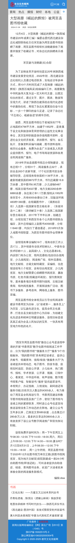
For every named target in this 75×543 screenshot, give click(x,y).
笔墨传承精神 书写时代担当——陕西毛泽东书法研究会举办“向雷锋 (37, 505)
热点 (21, 12)
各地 (48, 12)
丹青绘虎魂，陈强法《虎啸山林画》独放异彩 (35, 498)
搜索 (62, 4)
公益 (56, 12)
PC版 (54, 4)
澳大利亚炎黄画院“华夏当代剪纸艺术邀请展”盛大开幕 (36, 517)
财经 (39, 12)
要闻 (13, 12)
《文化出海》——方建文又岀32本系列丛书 (34, 492)
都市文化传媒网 (21, 4)
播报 (30, 12)
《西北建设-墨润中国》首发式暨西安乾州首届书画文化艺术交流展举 (37, 511)
